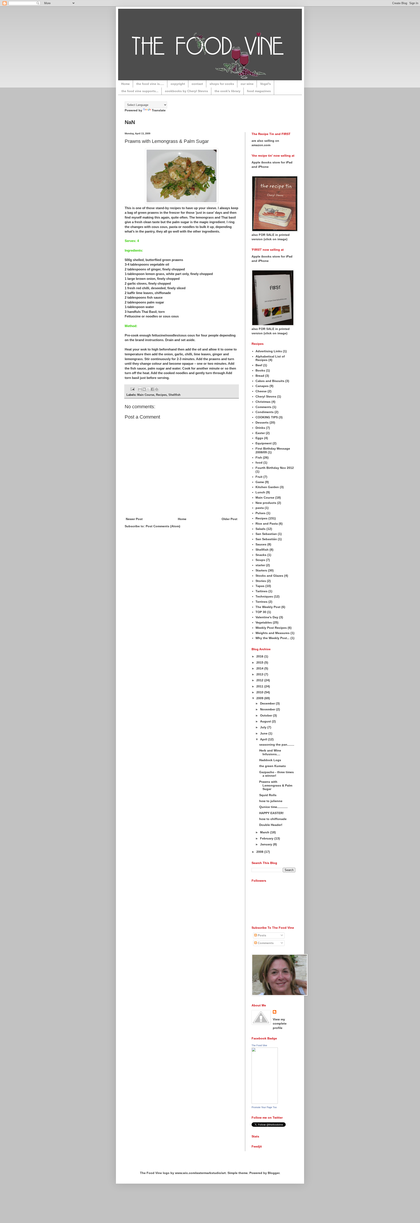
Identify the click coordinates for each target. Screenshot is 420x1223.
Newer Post (134, 519)
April (264, 739)
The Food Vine (259, 1045)
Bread (260, 375)
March (265, 832)
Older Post (229, 519)
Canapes (262, 386)
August (266, 721)
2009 (260, 698)
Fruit (259, 476)
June (264, 733)
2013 (260, 674)
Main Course (145, 394)
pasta (260, 508)
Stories (261, 581)
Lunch (260, 492)
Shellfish (174, 394)
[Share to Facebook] (152, 389)
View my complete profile (280, 1024)
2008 (260, 851)
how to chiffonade (273, 819)
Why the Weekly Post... (273, 638)
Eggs (259, 438)
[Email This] (140, 389)
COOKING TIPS (267, 417)
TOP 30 (261, 612)
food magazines (259, 91)
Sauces (261, 544)
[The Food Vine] (265, 1102)
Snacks (261, 555)
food (259, 462)
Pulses (261, 513)
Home (125, 84)
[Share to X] (148, 389)
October (266, 715)
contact (197, 84)
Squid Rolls (267, 795)
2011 (260, 686)
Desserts (262, 422)
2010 (260, 692)
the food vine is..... (150, 84)
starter (260, 565)
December (268, 703)
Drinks (260, 427)
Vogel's (265, 84)
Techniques (264, 596)
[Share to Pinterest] (156, 389)
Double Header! (270, 825)
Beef (259, 365)
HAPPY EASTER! (271, 813)
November (268, 709)
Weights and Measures (273, 633)
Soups (260, 560)
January (266, 844)
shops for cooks (222, 84)
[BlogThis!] (144, 389)
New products (266, 503)
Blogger (273, 1173)
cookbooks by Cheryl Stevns (186, 91)
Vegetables (264, 622)
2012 (260, 680)
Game (260, 482)
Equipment (264, 443)
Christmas (263, 401)
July (263, 727)
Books (260, 370)
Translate (159, 110)
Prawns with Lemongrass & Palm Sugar (167, 141)
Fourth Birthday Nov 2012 (275, 468)
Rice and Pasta (267, 523)
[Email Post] (132, 389)
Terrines (262, 601)
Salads (261, 529)
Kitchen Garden (267, 487)
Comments (263, 407)
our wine (247, 84)
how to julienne (270, 801)
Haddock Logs (270, 760)
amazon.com (261, 145)
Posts (261, 935)
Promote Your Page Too (264, 1107)
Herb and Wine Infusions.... (270, 752)
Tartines (262, 591)
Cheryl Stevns (266, 396)
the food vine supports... (139, 91)
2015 (260, 662)
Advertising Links (269, 351)
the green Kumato (272, 766)
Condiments (265, 412)
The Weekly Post (268, 607)
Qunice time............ (273, 807)
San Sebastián (266, 539)
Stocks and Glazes (269, 575)
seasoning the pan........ (276, 744)
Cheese (261, 391)
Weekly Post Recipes (271, 627)
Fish (259, 457)
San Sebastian (266, 534)
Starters (261, 570)
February (267, 838)
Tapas (260, 586)
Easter (260, 433)
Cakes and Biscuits (270, 381)
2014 (260, 668)
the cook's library (227, 91)
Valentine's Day (267, 617)
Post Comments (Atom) (163, 526)
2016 (260, 656)
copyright (178, 84)
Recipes (161, 394)
